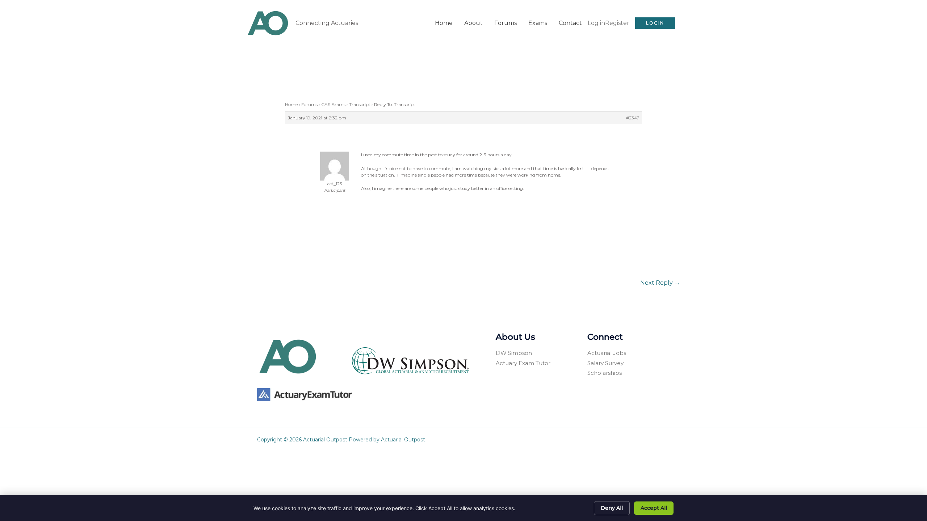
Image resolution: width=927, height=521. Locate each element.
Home (444, 23)
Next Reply (660, 282)
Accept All (654, 508)
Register (617, 23)
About (473, 23)
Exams (537, 23)
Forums (505, 23)
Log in (596, 23)
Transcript (359, 104)
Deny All (612, 508)
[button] (655, 23)
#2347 (632, 117)
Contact (570, 23)
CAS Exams (333, 104)
